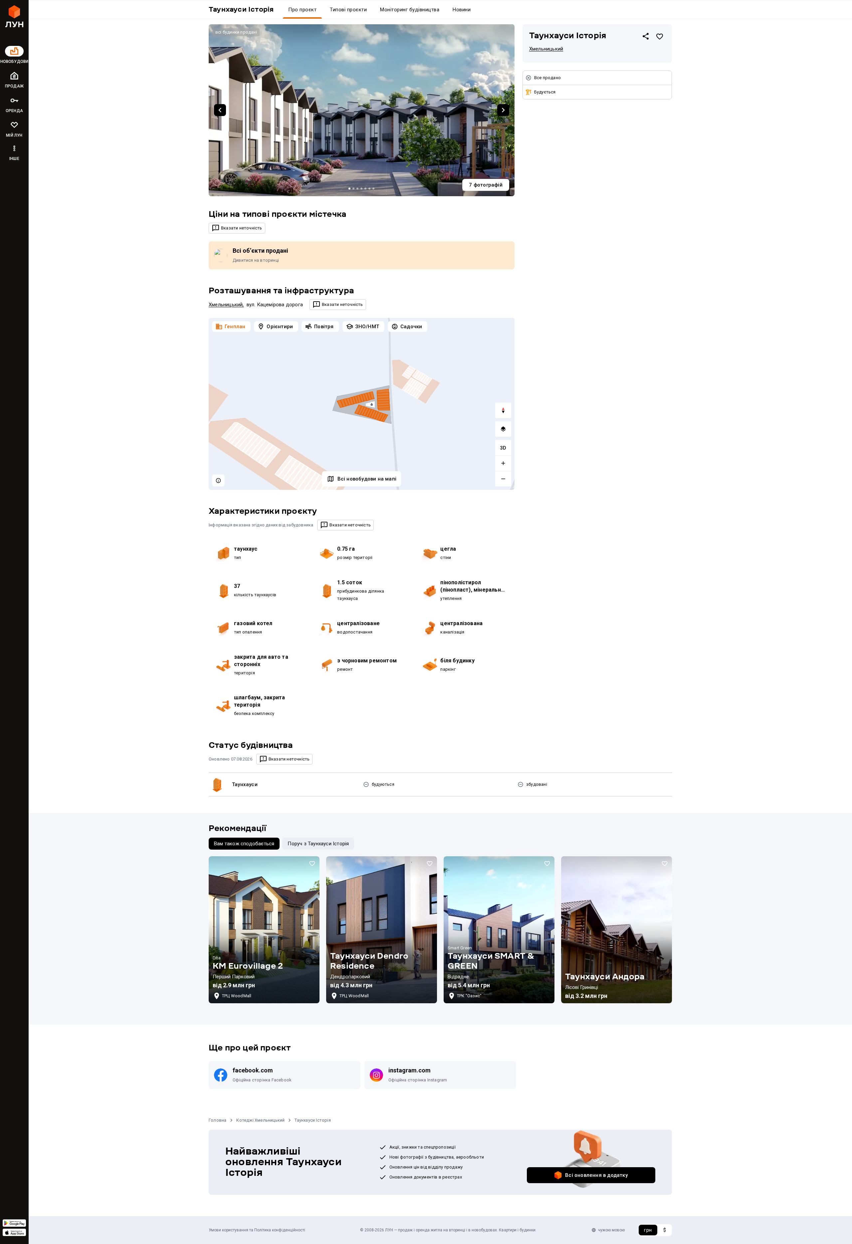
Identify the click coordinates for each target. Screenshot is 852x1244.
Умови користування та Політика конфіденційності (257, 1230)
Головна (217, 1120)
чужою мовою (611, 1230)
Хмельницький (226, 305)
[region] (362, 404)
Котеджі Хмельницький (260, 1120)
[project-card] (264, 930)
